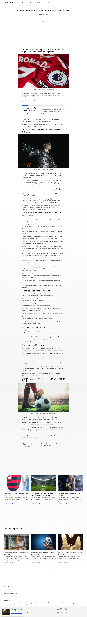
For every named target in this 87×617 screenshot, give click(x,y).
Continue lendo (45, 114)
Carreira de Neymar (28, 445)
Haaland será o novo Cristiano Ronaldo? (29, 110)
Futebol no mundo (26, 2)
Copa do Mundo (36, 2)
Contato (26, 612)
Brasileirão (44, 2)
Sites (49, 2)
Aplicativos (18, 2)
